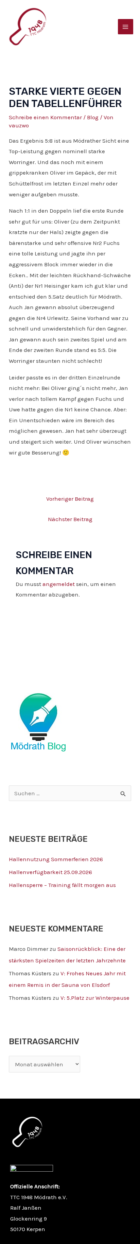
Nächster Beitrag (70, 519)
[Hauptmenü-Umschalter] (126, 27)
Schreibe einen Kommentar (45, 117)
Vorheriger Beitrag (70, 498)
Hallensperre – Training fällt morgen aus (62, 885)
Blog (93, 117)
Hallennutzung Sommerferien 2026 (56, 859)
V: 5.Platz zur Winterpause (94, 997)
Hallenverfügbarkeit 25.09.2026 (50, 872)
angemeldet (58, 584)
